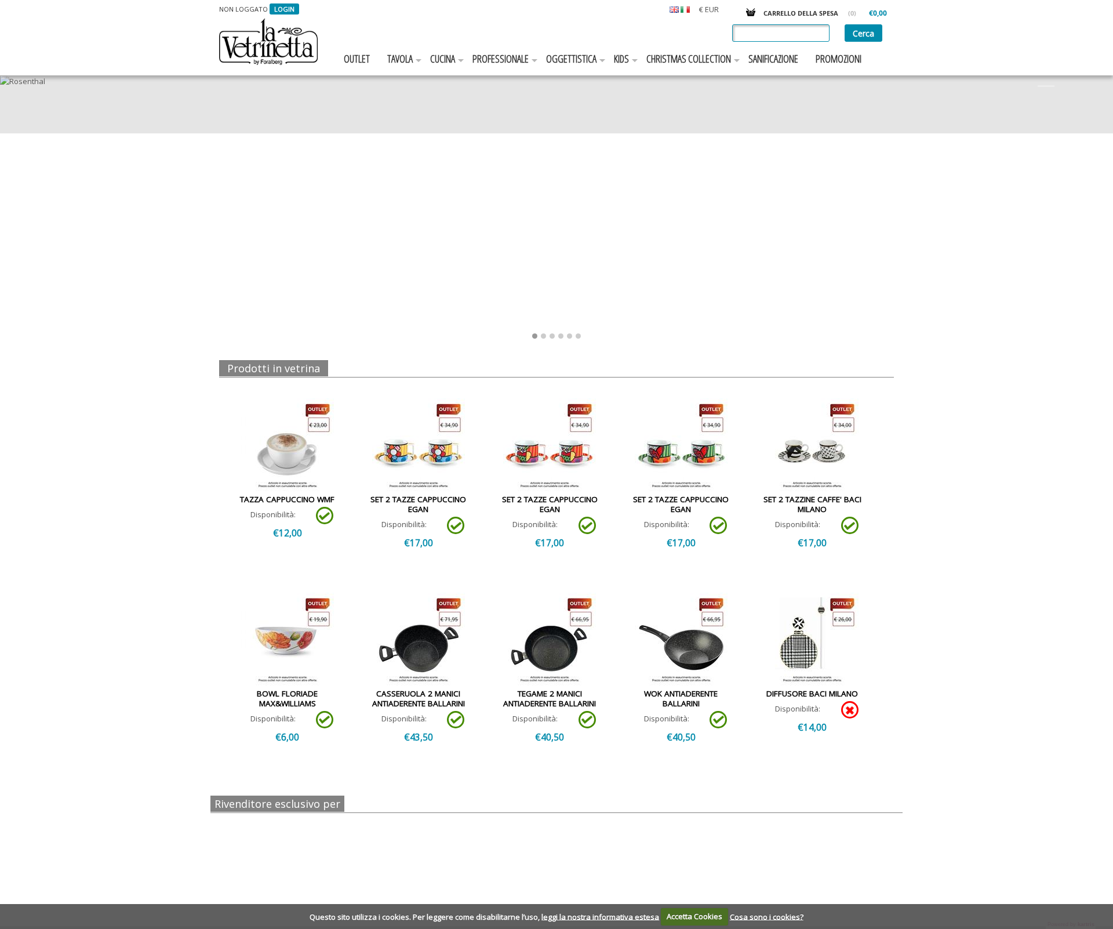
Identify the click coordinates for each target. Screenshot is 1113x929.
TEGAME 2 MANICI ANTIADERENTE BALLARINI (549, 698)
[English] (674, 8)
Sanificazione (773, 59)
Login (284, 9)
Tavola (400, 59)
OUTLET (357, 59)
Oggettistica (571, 59)
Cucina (442, 59)
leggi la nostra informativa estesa (600, 916)
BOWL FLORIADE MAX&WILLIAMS (287, 698)
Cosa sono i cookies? (766, 916)
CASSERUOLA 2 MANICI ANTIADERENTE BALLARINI (418, 698)
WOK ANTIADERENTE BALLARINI (681, 698)
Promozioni (838, 59)
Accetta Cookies (694, 916)
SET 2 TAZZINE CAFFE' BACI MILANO (812, 504)
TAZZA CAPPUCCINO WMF (287, 499)
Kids (621, 59)
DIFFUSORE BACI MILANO (812, 693)
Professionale (500, 59)
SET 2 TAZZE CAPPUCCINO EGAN (418, 504)
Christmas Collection (688, 59)
